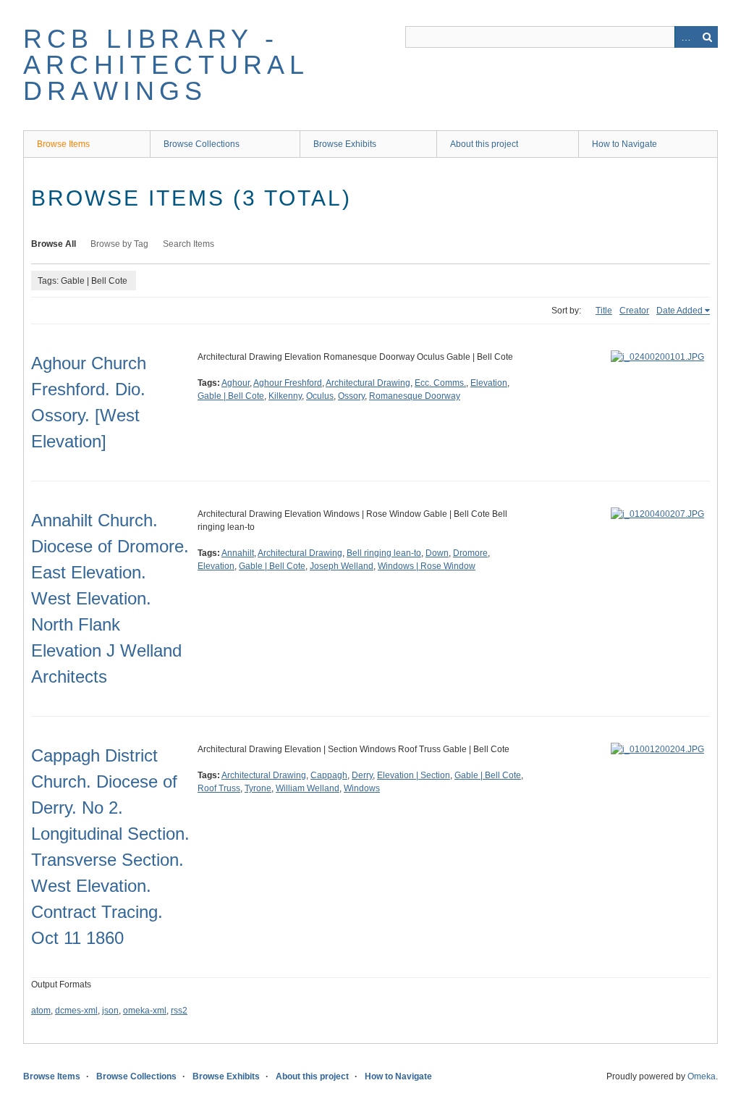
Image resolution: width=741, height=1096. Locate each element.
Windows (362, 788)
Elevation (488, 383)
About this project (484, 144)
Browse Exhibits (344, 144)
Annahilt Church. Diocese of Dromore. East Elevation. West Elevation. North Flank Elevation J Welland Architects (110, 598)
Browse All (53, 244)
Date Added (679, 310)
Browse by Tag (119, 244)
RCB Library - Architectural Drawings (166, 65)
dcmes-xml (76, 1011)
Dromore (470, 553)
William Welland (307, 788)
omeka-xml (144, 1011)
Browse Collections (202, 144)
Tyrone (258, 788)
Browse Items (63, 144)
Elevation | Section (413, 775)
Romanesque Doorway (414, 396)
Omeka (701, 1076)
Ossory (351, 396)
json (110, 1011)
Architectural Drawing (368, 383)
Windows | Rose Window (426, 566)
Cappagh (328, 775)
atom (41, 1011)
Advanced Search (685, 37)
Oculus (320, 396)
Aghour (235, 383)
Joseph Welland (341, 566)
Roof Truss (219, 788)
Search (707, 37)
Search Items (188, 244)
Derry (362, 775)
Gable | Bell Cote (231, 396)
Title (604, 310)
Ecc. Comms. (440, 383)
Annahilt (237, 553)
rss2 (179, 1011)
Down (437, 553)
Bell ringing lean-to (384, 553)
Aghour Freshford (287, 383)
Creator (634, 310)
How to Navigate (624, 144)
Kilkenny (285, 396)
